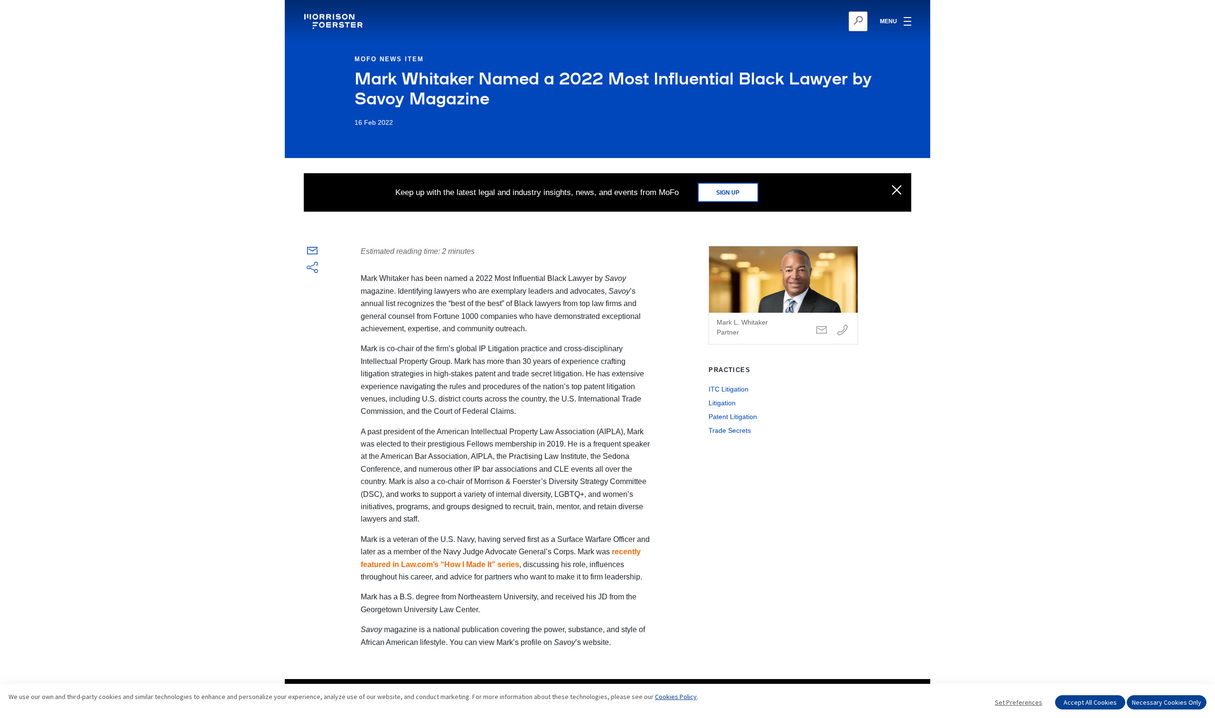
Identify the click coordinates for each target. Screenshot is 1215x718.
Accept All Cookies (1090, 702)
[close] (897, 190)
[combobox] (812, 21)
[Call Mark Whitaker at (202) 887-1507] (842, 330)
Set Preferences (1018, 702)
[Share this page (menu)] (312, 268)
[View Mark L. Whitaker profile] (783, 295)
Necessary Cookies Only (1166, 702)
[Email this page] (312, 253)
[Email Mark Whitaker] (821, 330)
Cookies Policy (676, 696)
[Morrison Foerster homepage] (335, 21)
